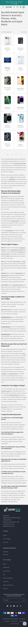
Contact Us (5, 581)
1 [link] (7, 154)
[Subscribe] (23, 600)
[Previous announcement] (3, 2)
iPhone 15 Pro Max (7, 87)
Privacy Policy (6, 571)
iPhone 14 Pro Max (20, 107)
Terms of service (14, 621)
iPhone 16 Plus (20, 48)
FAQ (4, 574)
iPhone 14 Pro (7, 125)
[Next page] (20, 154)
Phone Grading (6, 538)
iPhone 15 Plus (20, 125)
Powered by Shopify (14, 618)
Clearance (5, 554)
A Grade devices (5, 326)
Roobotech (8, 618)
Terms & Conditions (8, 578)
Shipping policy (22, 621)
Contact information (15, 623)
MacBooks (5, 551)
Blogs (4, 564)
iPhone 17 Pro (7, 48)
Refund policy (22, 618)
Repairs (5, 535)
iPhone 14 (20, 144)
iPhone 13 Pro (7, 107)
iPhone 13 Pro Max (20, 88)
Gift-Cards (5, 542)
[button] (3, 7)
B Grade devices (5, 334)
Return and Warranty (8, 585)
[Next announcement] (25, 2)
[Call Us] (23, 7)
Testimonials (6, 567)
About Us (5, 588)
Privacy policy (7, 621)
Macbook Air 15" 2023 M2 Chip (7, 68)
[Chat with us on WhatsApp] (20, 7)
